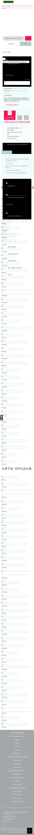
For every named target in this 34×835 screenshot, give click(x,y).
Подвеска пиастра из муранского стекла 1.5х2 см (13, 625)
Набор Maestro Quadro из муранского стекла (12, 559)
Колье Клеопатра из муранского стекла (11, 392)
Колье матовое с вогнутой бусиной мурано (12, 314)
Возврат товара (17, 763)
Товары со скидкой (17, 784)
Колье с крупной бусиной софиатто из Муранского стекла (16, 222)
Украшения (16, 63)
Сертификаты (18, 216)
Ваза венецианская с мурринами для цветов (13, 646)
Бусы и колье (9, 75)
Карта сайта (17, 767)
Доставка (12, 247)
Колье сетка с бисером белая (8, 462)
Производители (17, 774)
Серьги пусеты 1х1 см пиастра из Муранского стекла (14, 485)
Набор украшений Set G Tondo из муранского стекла (14, 611)
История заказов (17, 794)
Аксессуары (8, 231)
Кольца (7, 224)
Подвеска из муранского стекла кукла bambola (13, 552)
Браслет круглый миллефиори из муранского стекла (14, 530)
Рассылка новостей (17, 801)
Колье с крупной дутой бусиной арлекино (12, 307)
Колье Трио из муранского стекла (9, 322)
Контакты (12, 261)
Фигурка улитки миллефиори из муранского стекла (14, 695)
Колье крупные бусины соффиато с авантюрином (14, 300)
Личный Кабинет (17, 791)
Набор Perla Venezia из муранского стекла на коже (14, 725)
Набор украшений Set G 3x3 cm (9, 653)
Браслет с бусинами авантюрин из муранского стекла (15, 618)
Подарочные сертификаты (17, 777)
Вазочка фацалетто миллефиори (9, 590)
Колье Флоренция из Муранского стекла (11, 413)
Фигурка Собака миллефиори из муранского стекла (14, 597)
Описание (7, 152)
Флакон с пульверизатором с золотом (11, 509)
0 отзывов (27, 79)
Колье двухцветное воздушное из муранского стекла (15, 329)
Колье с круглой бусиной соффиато (10, 229)
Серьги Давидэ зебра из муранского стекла (12, 688)
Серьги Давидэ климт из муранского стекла (12, 502)
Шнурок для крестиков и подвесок (10, 478)
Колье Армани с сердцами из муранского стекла (13, 385)
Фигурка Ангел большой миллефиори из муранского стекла (16, 711)
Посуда (6, 238)
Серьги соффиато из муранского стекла (11, 660)
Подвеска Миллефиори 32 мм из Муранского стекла (14, 538)
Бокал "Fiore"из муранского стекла (10, 583)
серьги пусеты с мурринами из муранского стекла (14, 566)
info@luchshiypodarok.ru (9, 819)
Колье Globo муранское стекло (9, 674)
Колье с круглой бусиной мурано (9, 427)
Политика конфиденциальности (17, 736)
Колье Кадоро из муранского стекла (10, 371)
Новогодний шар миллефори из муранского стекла (14, 604)
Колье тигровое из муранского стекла (11, 336)
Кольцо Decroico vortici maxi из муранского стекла (14, 703)
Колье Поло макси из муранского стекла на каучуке (14, 243)
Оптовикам (13, 254)
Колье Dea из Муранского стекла (9, 434)
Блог (10, 274)
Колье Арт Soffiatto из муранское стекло (11, 420)
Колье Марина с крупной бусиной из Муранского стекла (15, 357)
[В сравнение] (26, 117)
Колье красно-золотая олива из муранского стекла (14, 364)
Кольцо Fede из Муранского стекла (10, 718)
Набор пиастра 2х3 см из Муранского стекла (12, 516)
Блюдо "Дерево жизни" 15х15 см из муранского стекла (15, 632)
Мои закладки (17, 798)
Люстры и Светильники (11, 240)
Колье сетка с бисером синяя (8, 455)
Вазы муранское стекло (11, 233)
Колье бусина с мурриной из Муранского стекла (13, 441)
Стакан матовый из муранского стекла (11, 681)
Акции (17, 743)
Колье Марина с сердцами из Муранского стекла (14, 343)
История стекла (15, 267)
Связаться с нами (17, 760)
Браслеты (7, 229)
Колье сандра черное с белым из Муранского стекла (14, 448)
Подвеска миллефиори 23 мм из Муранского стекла (14, 523)
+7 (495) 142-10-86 (8, 814)
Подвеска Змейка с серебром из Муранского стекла (14, 639)
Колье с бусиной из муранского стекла (11, 406)
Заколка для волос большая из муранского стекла (14, 544)
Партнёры (17, 781)
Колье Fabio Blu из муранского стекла (10, 378)
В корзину (9, 118)
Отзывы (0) (18, 152)
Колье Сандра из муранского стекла (10, 236)
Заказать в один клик (17, 122)
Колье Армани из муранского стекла (10, 399)
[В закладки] (19, 117)
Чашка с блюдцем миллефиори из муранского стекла (15, 667)
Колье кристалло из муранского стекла (11, 350)
